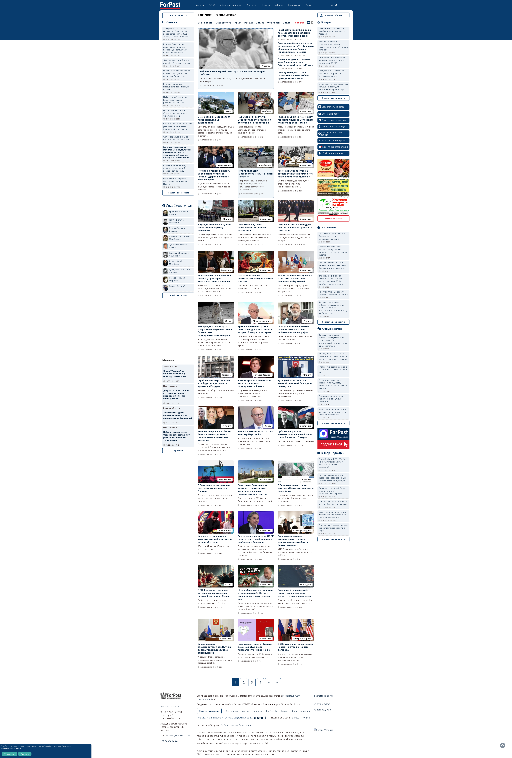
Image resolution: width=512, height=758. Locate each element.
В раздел (178, 450)
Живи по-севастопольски (335, 147)
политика (306, 111)
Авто (308, 5)
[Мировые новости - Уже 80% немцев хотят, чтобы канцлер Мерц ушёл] (256, 407)
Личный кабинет (333, 15)
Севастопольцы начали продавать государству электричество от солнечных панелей (333, 250)
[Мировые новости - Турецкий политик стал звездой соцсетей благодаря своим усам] (296, 357)
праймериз (265, 165)
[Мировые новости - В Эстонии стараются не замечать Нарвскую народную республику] (296, 461)
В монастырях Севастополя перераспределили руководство (214, 119)
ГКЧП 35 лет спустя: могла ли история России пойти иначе (333, 503)
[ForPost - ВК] (258, 717)
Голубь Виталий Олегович (176, 221)
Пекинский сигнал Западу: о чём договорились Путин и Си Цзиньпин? (295, 227)
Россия (248, 22)
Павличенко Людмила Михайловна (179, 237)
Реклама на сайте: (323, 695)
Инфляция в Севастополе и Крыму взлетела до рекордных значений (176, 100)
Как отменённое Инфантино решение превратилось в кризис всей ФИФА (332, 60)
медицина (266, 479)
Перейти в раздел (178, 295)
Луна (228, 321)
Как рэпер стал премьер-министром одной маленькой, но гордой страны (215, 539)
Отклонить (9, 754)
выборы (267, 111)
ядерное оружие (303, 638)
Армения (226, 270)
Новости (199, 5)
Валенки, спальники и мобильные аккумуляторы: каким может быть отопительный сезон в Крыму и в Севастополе (178, 152)
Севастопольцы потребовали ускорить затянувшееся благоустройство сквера (177, 126)
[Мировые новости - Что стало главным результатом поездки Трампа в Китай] (256, 252)
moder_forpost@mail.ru (178, 735)
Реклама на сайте (169, 706)
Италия (227, 426)
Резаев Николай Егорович (177, 279)
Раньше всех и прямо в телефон (333, 134)
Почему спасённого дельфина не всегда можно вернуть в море (333, 528)
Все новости (205, 22)
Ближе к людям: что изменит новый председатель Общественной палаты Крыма (295, 62)
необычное (225, 530)
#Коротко (251, 5)
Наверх (503, 745)
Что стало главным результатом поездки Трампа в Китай (255, 278)
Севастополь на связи (333, 106)
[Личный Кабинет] (333, 5)
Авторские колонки (252, 711)
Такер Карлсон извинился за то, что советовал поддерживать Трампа (254, 383)
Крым (238, 22)
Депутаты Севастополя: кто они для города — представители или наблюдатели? (176, 394)
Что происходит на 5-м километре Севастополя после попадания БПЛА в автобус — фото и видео (175, 32)
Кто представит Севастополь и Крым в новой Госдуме (256, 173)
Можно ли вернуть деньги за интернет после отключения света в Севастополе (333, 412)
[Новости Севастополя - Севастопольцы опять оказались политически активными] (256, 201)
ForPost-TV (271, 711)
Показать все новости (178, 192)
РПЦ (229, 111)
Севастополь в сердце (333, 126)
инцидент (306, 584)
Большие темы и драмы (334, 140)
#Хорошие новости (230, 5)
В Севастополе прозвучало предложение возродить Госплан (214, 488)
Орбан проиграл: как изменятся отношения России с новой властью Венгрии (295, 434)
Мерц (268, 426)
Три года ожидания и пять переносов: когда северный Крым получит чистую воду (332, 265)
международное (303, 530)
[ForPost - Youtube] (262, 717)
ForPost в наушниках (334, 153)
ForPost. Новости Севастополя (236, 725)
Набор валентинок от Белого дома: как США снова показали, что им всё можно (255, 647)
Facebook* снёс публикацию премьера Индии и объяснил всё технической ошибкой (294, 33)
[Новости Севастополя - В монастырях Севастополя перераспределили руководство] (216, 93)
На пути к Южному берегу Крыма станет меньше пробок (333, 293)
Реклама (299, 22)
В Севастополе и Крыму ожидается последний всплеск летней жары (175, 168)
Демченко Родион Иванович (178, 246)
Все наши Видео (330, 114)
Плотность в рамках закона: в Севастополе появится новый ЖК (333, 369)
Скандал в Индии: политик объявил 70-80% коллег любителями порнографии (293, 329)
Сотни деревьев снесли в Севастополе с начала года (176, 138)
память (266, 66)
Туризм (266, 5)
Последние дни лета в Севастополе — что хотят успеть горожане (176, 113)
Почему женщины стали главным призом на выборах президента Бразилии (294, 75)
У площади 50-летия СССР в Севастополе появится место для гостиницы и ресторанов (333, 356)
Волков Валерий (177, 286)
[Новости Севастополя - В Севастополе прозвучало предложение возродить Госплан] (216, 461)
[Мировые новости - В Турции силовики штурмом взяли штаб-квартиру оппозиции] (216, 201)
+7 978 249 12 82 (169, 740)
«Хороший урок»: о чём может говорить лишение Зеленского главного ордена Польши (296, 119)
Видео (287, 22)
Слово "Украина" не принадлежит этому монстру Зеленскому (174, 374)
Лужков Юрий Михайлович (175, 262)
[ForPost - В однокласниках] (265, 717)
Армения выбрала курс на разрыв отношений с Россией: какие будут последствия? (295, 173)
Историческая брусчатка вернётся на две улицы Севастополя (331, 399)
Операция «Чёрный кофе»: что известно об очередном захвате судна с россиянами (295, 593)
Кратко (284, 711)
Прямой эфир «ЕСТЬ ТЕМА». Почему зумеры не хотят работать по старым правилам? (332, 463)
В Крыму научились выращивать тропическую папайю (176, 87)
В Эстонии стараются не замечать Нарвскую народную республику (296, 488)
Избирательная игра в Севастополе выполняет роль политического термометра (176, 436)
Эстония (307, 479)
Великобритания (262, 321)
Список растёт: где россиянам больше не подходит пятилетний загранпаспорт (333, 87)
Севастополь (223, 22)
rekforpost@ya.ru (323, 709)
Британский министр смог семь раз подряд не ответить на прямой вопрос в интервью (255, 329)
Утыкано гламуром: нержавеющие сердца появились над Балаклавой (178, 415)
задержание (225, 165)
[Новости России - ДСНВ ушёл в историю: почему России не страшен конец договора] (296, 620)
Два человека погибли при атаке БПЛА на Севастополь (177, 61)
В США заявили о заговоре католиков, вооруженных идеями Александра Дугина (214, 593)
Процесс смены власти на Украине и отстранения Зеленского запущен (331, 73)
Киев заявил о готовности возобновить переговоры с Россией (332, 31)
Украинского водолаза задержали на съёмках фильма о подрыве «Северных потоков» (333, 45)
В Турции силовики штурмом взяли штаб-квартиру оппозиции (215, 227)
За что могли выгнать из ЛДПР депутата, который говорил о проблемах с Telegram (256, 539)
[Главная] (170, 3)
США (229, 584)
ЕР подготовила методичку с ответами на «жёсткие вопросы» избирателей (295, 278)
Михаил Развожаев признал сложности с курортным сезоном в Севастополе (176, 73)
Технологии (294, 5)
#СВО (212, 5)
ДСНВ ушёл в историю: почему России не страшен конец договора (295, 647)
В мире (260, 22)
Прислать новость (178, 15)
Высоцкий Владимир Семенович (179, 254)
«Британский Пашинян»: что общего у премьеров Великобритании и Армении (214, 278)
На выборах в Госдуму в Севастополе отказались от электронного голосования (254, 119)
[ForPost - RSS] (255, 717)
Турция (227, 219)
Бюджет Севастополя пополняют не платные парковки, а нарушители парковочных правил (175, 48)
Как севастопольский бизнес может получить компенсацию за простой (333, 491)
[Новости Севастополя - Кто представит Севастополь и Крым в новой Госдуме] (256, 147)
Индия (308, 321)
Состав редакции (301, 711)
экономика (225, 479)
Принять (25, 754)
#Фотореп (273, 22)
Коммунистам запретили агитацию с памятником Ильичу (175, 181)
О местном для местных (334, 120)
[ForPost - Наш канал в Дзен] (266, 717)
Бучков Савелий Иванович (177, 229)
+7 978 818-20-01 (323, 704)
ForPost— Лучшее (300, 717)
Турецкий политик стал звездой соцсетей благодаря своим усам (295, 383)
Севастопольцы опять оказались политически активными (252, 227)
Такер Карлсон (263, 375)
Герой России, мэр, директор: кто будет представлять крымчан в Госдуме (215, 383)
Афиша (279, 5)
